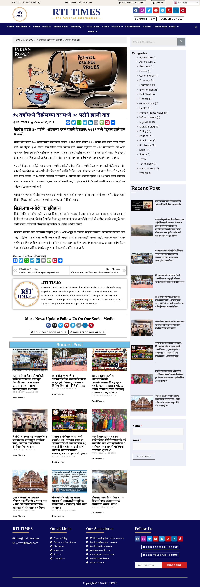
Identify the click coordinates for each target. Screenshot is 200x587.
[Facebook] (136, 10)
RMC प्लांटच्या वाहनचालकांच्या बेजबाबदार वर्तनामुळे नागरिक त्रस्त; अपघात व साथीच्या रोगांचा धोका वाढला (29, 441)
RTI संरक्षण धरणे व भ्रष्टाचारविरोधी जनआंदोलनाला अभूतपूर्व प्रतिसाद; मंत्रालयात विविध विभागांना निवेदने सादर (69, 381)
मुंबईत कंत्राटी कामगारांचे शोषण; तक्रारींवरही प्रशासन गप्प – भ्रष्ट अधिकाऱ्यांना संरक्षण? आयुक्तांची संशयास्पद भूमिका (29, 502)
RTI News (22, 26)
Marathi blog (147, 126)
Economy (76, 26)
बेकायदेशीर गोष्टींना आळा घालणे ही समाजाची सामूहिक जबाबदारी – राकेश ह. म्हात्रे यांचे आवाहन (69, 502)
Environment (132, 26)
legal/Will (145, 122)
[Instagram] (142, 10)
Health (147, 26)
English (182, 2)
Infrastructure (147, 117)
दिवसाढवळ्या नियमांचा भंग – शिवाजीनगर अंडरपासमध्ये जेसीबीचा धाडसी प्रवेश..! (108, 501)
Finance (143, 99)
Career (143, 71)
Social (36, 26)
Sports (143, 154)
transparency (147, 168)
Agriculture (146, 57)
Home (10, 26)
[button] (132, 2)
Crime (105, 26)
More (91, 31)
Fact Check (93, 26)
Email (137, 440)
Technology (160, 26)
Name (137, 425)
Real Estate (145, 140)
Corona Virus (147, 75)
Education (145, 85)
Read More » (18, 397)
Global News (60, 26)
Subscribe (143, 456)
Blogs (172, 26)
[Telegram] (162, 10)
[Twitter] (149, 10)
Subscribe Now (171, 18)
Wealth (115, 26)
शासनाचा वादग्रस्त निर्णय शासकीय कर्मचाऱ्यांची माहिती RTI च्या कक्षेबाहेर (168, 203)
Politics (46, 26)
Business (144, 66)
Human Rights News (151, 112)
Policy (142, 131)
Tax (141, 159)
